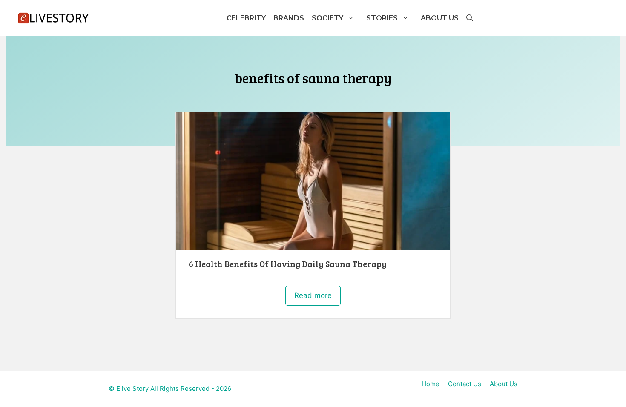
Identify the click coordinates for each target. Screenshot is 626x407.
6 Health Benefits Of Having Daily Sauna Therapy (288, 263)
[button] (469, 18)
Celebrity (246, 18)
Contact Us (464, 384)
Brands (288, 18)
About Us (440, 18)
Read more (313, 295)
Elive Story (132, 388)
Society (327, 18)
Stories (382, 18)
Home (430, 384)
